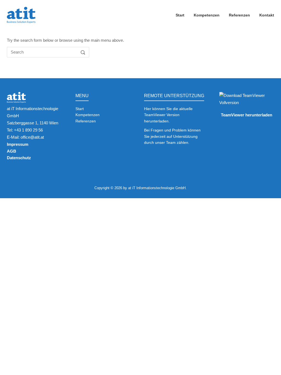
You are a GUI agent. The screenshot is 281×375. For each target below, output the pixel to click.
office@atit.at (32, 137)
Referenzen (239, 15)
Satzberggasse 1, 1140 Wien (32, 123)
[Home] (21, 14)
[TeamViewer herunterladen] (246, 102)
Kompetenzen (207, 15)
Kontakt (266, 15)
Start (180, 15)
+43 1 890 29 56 (28, 130)
